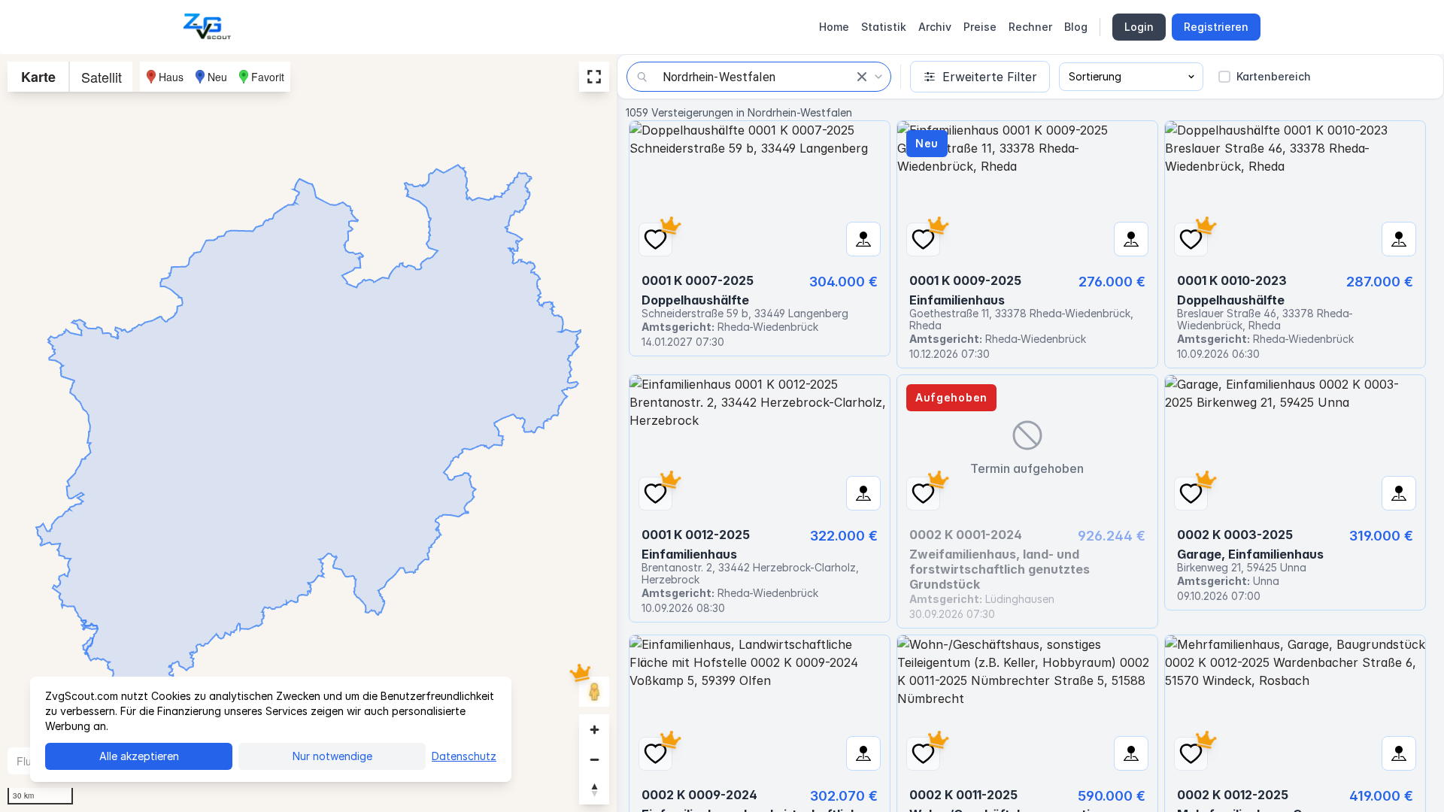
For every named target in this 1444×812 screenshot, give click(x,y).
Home (834, 26)
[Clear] (861, 76)
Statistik (883, 26)
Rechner (1030, 26)
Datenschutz (464, 756)
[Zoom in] (594, 729)
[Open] (878, 76)
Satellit (101, 76)
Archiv (934, 26)
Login (1139, 26)
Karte (38, 76)
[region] (308, 433)
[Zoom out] (594, 759)
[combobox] (759, 76)
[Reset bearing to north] (594, 789)
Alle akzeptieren (139, 756)
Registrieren (1216, 26)
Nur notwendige (332, 756)
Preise (980, 26)
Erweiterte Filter (989, 76)
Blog (1076, 26)
